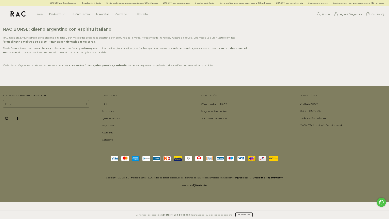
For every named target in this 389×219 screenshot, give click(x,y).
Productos (55, 13)
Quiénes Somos (81, 13)
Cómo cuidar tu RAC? (214, 104)
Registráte (356, 14)
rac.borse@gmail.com (313, 117)
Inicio (39, 13)
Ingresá (344, 14)
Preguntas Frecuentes (214, 111)
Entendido (244, 215)
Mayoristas (102, 13)
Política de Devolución (214, 118)
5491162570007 (309, 103)
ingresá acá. (242, 177)
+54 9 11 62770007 (311, 110)
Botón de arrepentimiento (268, 177)
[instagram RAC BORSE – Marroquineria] (7, 118)
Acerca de (121, 13)
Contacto (142, 13)
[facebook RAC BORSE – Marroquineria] (17, 118)
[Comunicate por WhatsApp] (381, 202)
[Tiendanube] (194, 185)
